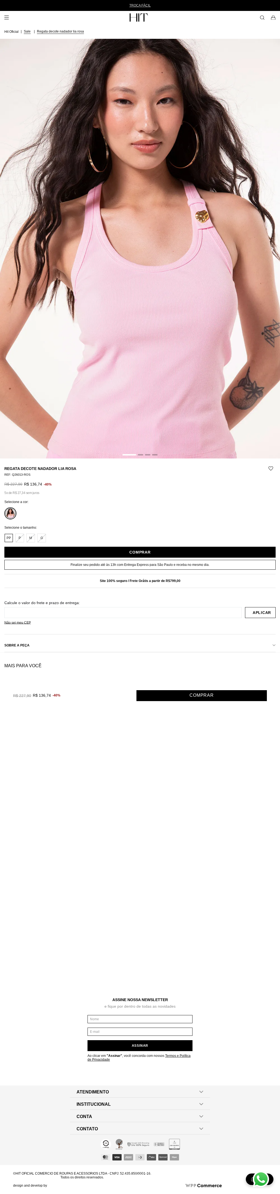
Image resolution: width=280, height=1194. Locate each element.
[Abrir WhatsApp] (261, 1179)
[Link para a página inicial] (12, 31)
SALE (27, 31)
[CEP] (123, 609)
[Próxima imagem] (272, 248)
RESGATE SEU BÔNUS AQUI (153, 5)
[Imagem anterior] (7, 248)
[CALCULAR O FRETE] (260, 612)
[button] (140, 248)
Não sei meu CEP (17, 623)
